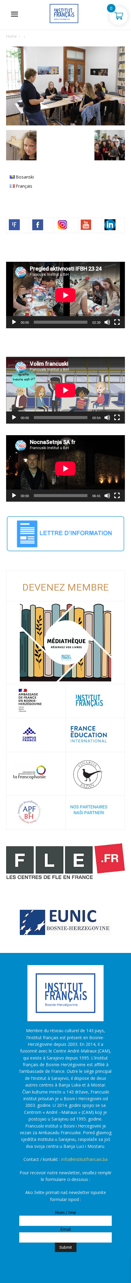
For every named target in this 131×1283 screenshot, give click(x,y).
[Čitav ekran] (117, 322)
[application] (65, 295)
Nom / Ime (65, 1212)
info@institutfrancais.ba (84, 1159)
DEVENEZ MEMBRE (65, 587)
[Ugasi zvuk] (107, 322)
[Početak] (14, 322)
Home (11, 36)
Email (65, 1229)
